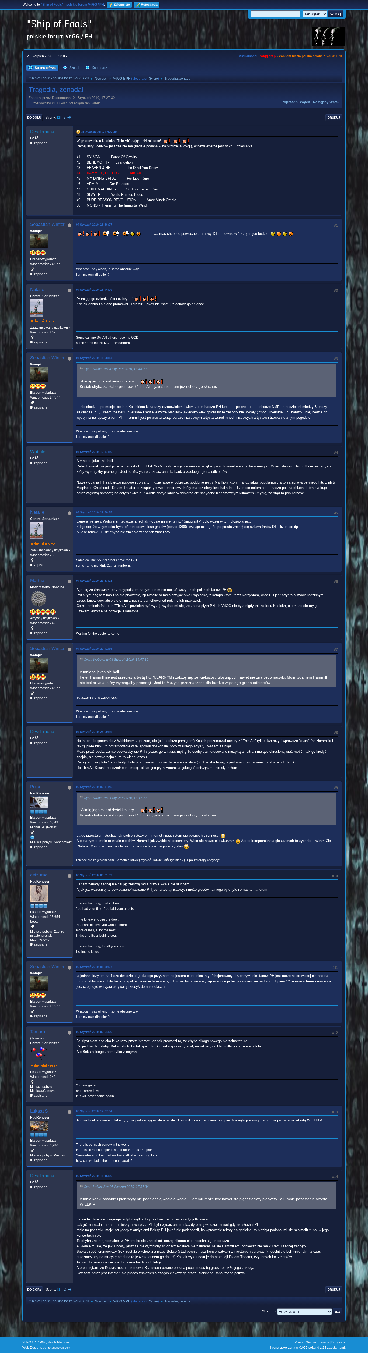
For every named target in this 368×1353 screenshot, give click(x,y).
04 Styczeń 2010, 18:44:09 (94, 289)
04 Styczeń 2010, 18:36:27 (94, 224)
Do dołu (34, 117)
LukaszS (39, 1111)
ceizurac (38, 875)
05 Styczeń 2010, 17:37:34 (94, 1111)
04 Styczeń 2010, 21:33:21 (94, 580)
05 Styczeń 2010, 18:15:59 (94, 1175)
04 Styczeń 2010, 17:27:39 (99, 131)
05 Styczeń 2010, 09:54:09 (94, 1032)
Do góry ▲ (338, 1342)
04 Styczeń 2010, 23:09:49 (94, 731)
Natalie (37, 289)
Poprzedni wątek (296, 102)
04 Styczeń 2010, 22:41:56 (94, 648)
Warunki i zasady (317, 1342)
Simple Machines (59, 1342)
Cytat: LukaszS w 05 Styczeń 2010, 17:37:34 (116, 1187)
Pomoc (299, 1342)
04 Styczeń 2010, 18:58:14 (94, 358)
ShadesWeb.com (59, 1347)
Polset (36, 786)
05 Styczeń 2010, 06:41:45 (94, 787)
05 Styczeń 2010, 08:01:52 (94, 875)
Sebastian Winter (47, 224)
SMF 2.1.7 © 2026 (34, 1342)
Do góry (34, 1289)
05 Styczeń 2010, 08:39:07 (94, 966)
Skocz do (269, 1311)
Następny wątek (326, 102)
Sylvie (153, 78)
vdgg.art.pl (268, 56)
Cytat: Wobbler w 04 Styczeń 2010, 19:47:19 (116, 660)
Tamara (37, 1031)
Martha (37, 580)
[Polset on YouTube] (32, 837)
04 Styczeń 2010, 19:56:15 (94, 512)
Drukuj (334, 117)
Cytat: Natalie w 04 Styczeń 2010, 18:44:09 (115, 369)
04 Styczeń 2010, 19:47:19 (94, 451)
